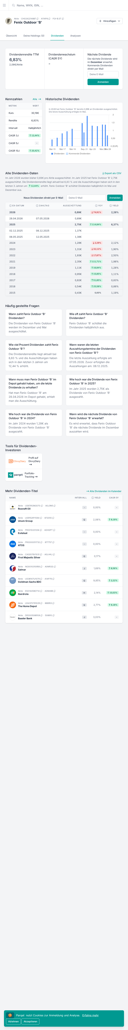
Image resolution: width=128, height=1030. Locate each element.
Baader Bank (25, 618)
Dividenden (57, 35)
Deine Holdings (34, 35)
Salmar (22, 569)
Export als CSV (112, 173)
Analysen (75, 35)
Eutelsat (22, 533)
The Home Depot (27, 606)
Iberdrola (23, 594)
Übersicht (11, 35)
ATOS (21, 545)
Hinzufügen (109, 21)
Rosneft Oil (24, 508)
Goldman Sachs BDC (29, 581)
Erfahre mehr (90, 1015)
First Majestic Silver (29, 557)
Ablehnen (13, 1021)
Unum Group (25, 520)
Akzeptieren (30, 1021)
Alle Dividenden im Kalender (105, 491)
